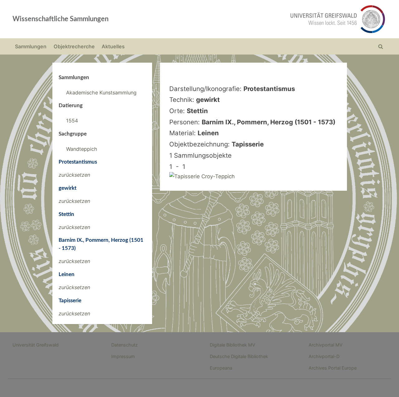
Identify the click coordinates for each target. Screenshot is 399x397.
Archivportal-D (324, 356)
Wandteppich (81, 149)
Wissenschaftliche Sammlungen (60, 19)
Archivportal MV (326, 344)
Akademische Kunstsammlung (101, 92)
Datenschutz (124, 344)
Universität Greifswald (35, 344)
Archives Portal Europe (333, 368)
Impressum (123, 356)
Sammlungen (30, 46)
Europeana (221, 368)
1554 (72, 120)
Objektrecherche (74, 46)
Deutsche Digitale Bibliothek (239, 356)
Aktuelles (113, 46)
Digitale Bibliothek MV (232, 344)
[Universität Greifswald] (274, 19)
